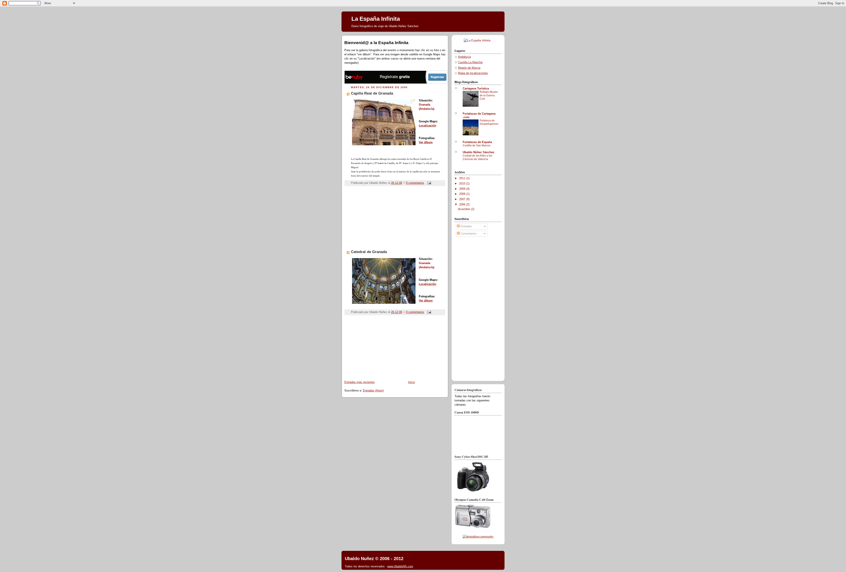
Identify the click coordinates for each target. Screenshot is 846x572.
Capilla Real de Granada (372, 93)
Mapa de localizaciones (473, 73)
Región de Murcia (469, 67)
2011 (462, 178)
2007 (462, 199)
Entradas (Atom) (373, 390)
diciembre (464, 209)
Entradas (466, 226)
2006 (462, 204)
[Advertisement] (374, 219)
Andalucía (464, 56)
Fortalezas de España (477, 142)
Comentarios (468, 233)
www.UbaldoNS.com (400, 566)
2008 (462, 194)
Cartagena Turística (476, 88)
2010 (462, 183)
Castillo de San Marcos (476, 145)
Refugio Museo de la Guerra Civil (489, 95)
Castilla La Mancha (470, 62)
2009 (462, 188)
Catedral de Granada (369, 252)
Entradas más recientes (359, 382)
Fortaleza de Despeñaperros (489, 122)
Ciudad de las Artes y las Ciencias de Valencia (477, 157)
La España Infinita (375, 18)
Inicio (411, 382)
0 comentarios (415, 182)
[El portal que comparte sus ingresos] (395, 82)
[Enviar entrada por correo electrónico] (428, 182)
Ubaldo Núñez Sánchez (478, 152)
